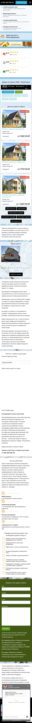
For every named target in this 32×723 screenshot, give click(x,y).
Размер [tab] (12, 86)
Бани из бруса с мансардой (8, 217)
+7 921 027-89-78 (7, 2)
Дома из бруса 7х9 (10, 208)
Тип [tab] (5, 86)
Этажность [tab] (21, 86)
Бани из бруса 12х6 (16, 221)
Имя (3, 586)
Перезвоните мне (21, 2)
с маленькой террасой (8, 92)
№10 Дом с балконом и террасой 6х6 (13, 162)
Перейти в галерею (16, 274)
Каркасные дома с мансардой (16, 212)
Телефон (4, 593)
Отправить (6, 628)
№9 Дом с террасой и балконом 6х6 (13, 129)
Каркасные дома (22, 208)
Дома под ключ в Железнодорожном (12, 36)
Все (26, 88)
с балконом (18, 92)
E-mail (3, 599)
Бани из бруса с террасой (24, 217)
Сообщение (5, 606)
